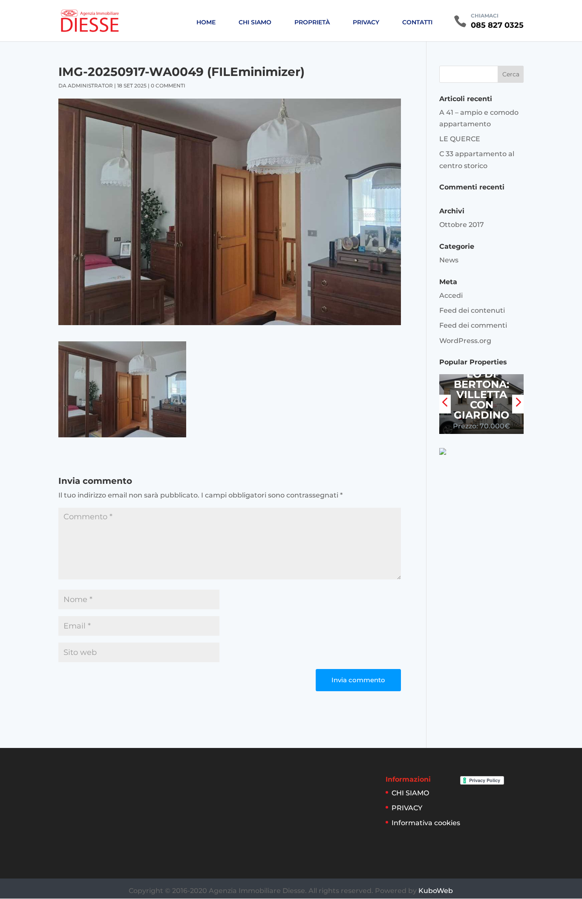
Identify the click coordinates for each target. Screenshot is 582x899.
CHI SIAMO (255, 22)
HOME (206, 22)
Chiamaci (484, 15)
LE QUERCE (459, 139)
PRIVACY (366, 22)
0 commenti (168, 85)
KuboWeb (435, 891)
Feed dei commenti (473, 325)
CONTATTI (417, 22)
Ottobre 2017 (461, 225)
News (448, 260)
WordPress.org (465, 341)
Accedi (451, 295)
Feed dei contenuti (472, 310)
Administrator (90, 85)
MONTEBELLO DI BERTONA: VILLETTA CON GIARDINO (481, 389)
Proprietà (312, 22)
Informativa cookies (426, 823)
